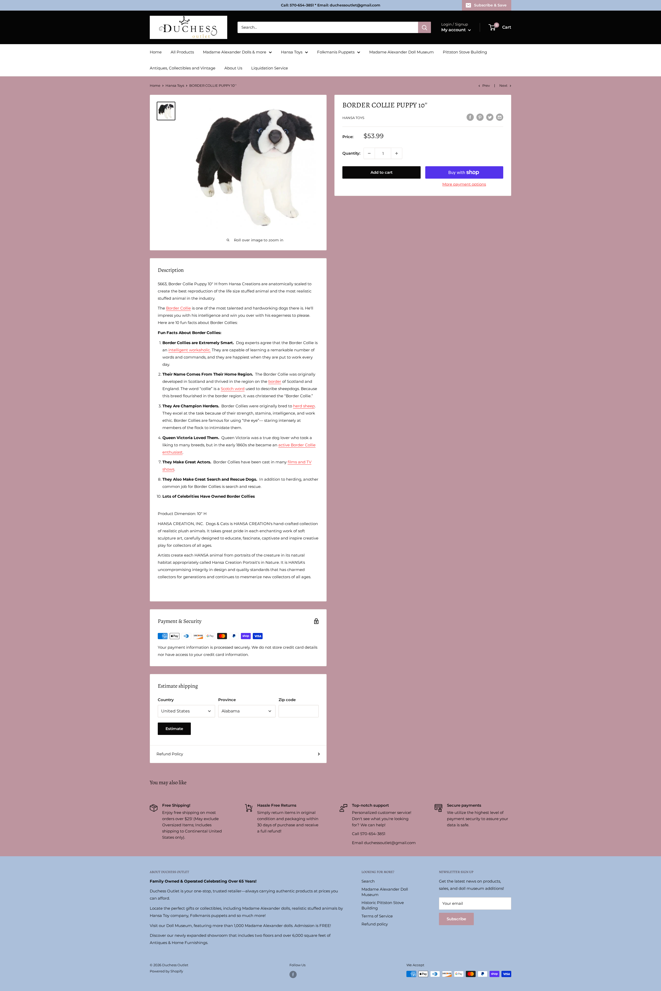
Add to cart (381, 172)
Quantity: (351, 153)
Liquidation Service (269, 68)
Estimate (174, 728)
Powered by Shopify (166, 971)
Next (503, 85)
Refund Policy (169, 753)
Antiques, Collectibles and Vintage (182, 68)
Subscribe (456, 918)
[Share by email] (499, 117)
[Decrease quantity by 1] (369, 153)
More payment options (464, 184)
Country (166, 699)
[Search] (424, 27)
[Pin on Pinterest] (480, 117)
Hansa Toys (291, 52)
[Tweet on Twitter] (489, 117)
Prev (486, 85)
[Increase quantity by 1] (396, 153)
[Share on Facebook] (470, 117)
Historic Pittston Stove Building (382, 905)
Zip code (287, 699)
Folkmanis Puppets (336, 52)
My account (454, 29)
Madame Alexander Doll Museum (401, 52)
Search (368, 881)
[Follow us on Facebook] (293, 974)
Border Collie (178, 308)
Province (227, 699)
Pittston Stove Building (465, 52)
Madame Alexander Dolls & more (234, 52)
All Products (182, 52)
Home (156, 52)
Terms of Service (377, 916)
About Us (233, 68)
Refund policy (374, 924)
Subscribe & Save (490, 5)
